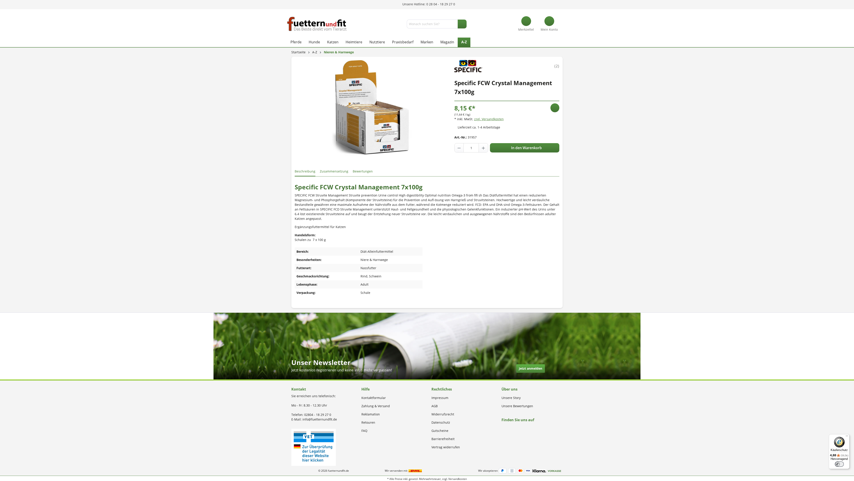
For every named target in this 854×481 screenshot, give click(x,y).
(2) (556, 66)
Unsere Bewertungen (517, 406)
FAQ (364, 431)
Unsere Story (511, 398)
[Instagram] (508, 428)
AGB (434, 406)
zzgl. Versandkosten (489, 119)
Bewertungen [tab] (363, 171)
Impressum (439, 398)
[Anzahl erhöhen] (483, 147)
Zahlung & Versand (375, 406)
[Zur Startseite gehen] (317, 23)
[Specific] (468, 66)
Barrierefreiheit (443, 439)
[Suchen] (462, 24)
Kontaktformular (373, 398)
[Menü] (847, 437)
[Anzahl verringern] (459, 147)
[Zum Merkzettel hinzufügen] (554, 107)
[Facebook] (503, 428)
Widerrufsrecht (442, 414)
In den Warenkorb (526, 147)
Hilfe (365, 389)
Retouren (368, 422)
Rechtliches (441, 389)
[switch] (839, 464)
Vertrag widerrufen (445, 447)
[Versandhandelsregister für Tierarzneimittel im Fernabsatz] (313, 447)
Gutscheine (439, 431)
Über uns (510, 389)
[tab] (305, 171)
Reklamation (370, 414)
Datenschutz (440, 422)
